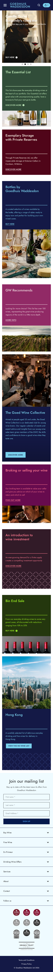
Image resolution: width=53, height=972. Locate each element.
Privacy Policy (26, 964)
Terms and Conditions (26, 960)
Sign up (26, 821)
